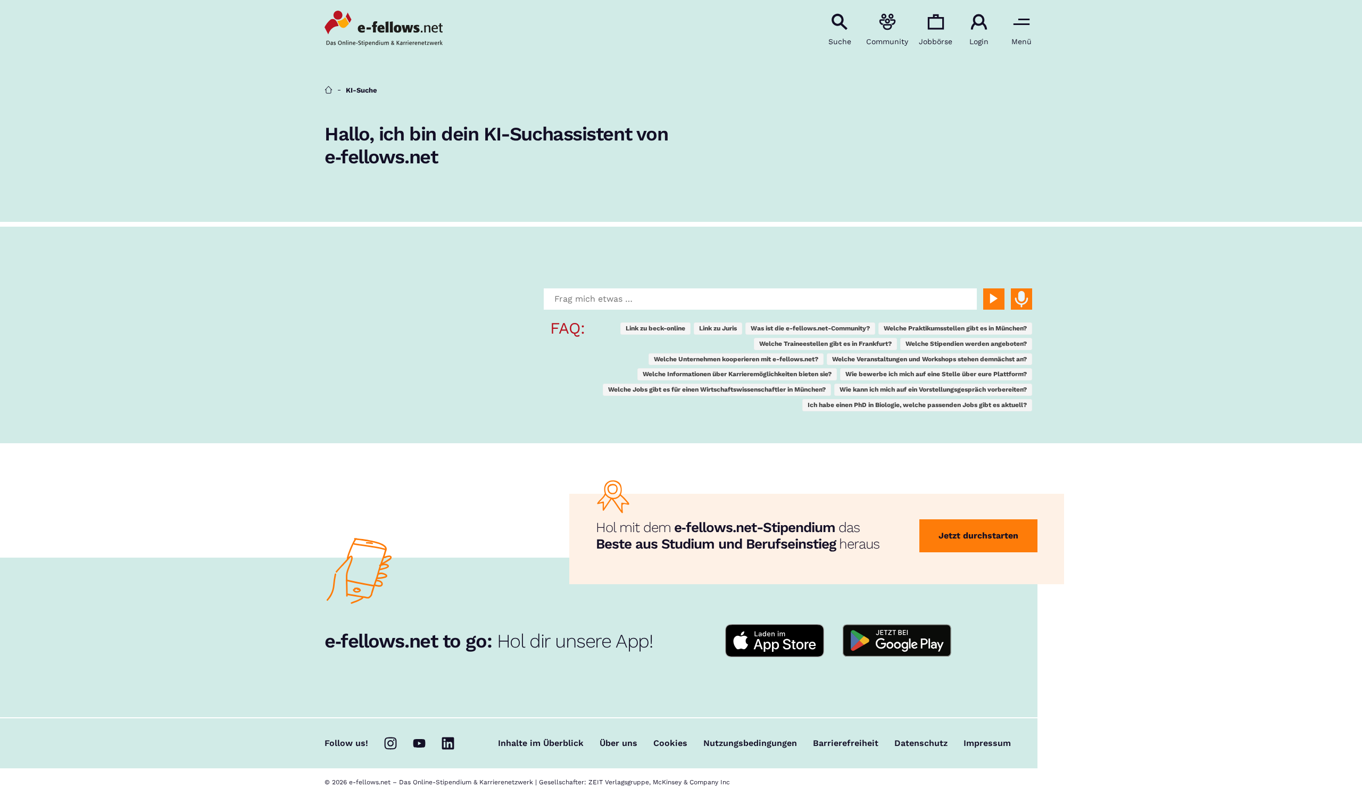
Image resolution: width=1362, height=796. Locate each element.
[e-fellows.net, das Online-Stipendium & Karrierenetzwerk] (384, 29)
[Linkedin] (448, 743)
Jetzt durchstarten (978, 535)
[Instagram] (390, 743)
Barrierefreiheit (845, 743)
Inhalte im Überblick (541, 743)
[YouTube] (419, 743)
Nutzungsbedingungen (750, 743)
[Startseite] (329, 90)
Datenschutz (921, 743)
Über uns (618, 743)
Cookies (670, 743)
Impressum (987, 743)
